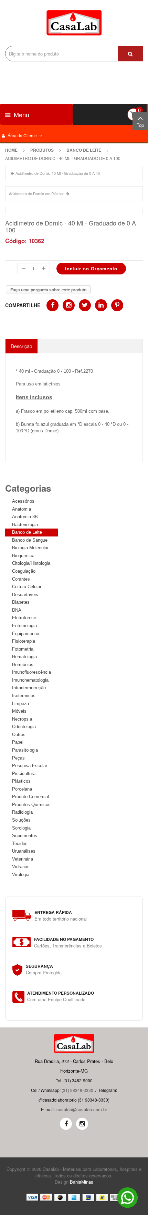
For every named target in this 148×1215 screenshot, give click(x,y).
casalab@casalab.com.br (81, 1109)
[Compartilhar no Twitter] (85, 305)
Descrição (21, 346)
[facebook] (66, 1124)
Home (11, 150)
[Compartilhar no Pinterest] (117, 305)
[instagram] (82, 1124)
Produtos (42, 150)
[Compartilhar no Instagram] (69, 305)
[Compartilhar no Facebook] (52, 305)
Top (140, 125)
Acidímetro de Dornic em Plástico (36, 193)
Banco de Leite (83, 150)
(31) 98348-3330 (77, 1090)
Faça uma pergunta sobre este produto (48, 290)
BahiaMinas (81, 1181)
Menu (20, 114)
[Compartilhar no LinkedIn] (101, 305)
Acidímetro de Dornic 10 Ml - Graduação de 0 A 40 (57, 173)
